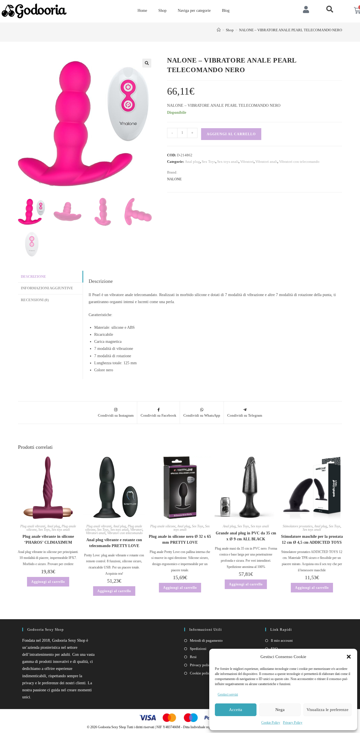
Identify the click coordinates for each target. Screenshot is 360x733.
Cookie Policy (270, 723)
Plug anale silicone (163, 526)
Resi (193, 657)
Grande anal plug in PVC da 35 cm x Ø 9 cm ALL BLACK (246, 536)
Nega (280, 709)
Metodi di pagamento (206, 640)
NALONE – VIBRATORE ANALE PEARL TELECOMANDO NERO (290, 30)
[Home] (218, 30)
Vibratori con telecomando (299, 161)
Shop (162, 10)
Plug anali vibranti (32, 526)
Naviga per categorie (194, 10)
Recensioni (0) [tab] (35, 300)
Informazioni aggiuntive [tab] (47, 288)
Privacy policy (201, 665)
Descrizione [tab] (33, 277)
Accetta (235, 709)
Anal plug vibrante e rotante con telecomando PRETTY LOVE (114, 543)
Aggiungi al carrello (231, 134)
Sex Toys (208, 161)
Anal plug (192, 161)
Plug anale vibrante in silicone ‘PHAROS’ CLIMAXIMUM (48, 539)
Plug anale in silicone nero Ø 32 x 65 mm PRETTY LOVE (180, 539)
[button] (349, 656)
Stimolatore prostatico (297, 526)
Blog (226, 10)
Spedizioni (198, 649)
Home (142, 10)
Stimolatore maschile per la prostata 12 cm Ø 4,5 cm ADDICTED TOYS (312, 539)
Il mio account (282, 640)
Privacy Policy (292, 723)
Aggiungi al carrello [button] (48, 582)
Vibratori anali (266, 161)
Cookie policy (201, 673)
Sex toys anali (227, 161)
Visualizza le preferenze (327, 709)
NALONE (174, 179)
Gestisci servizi (228, 694)
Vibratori (247, 161)
